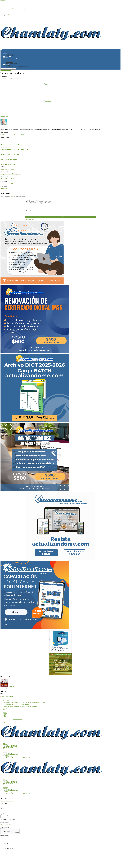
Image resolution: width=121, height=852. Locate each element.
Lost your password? (29, 219)
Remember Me (29, 213)
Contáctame (5, 59)
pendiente (6, 116)
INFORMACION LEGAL (10, 55)
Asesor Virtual (5, 57)
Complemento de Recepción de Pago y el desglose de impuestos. (16, 704)
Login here (16, 840)
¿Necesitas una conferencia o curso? (10, 58)
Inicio (4, 51)
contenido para (6, 64)
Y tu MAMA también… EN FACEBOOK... (10, 805)
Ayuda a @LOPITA (6, 188)
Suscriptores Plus (9, 65)
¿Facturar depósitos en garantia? (6, 14)
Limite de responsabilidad (10, 54)
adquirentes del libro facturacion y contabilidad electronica (17, 66)
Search (14, 68)
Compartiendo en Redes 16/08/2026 (7, 10)
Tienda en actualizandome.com (11, 63)
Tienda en (5, 752)
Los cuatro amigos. (7, 698)
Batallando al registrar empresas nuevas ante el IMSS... (10, 13)
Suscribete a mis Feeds (7, 696)
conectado (11, 196)
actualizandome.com (17, 719)
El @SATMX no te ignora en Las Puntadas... (12, 154)
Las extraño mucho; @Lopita (8, 183)
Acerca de (5, 53)
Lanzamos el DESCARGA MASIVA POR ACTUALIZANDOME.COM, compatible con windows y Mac (24, 702)
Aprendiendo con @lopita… (8, 164)
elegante (2, 116)
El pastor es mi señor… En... (7, 801)
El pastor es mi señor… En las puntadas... (11, 144)
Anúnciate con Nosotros (7, 56)
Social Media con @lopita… (8, 169)
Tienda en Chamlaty (9, 62)
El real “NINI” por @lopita (8, 178)
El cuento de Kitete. (7, 700)
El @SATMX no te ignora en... (7, 810)
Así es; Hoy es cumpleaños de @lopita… (11, 174)
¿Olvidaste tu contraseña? (6, 824)
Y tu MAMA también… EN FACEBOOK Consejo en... (15, 149)
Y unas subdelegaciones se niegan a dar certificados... (10, 12)
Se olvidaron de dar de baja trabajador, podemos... (9, 11)
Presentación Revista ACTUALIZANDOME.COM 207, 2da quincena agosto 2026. (14, 9)
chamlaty (2, 126)
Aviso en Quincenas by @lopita (9, 159)
